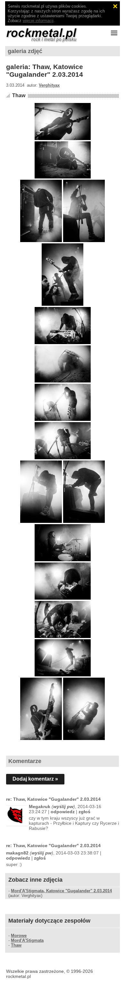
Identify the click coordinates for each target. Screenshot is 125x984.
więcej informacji (38, 20)
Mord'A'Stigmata (27, 940)
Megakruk (39, 806)
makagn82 (17, 852)
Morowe (19, 935)
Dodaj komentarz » (35, 779)
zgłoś (84, 811)
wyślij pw (63, 806)
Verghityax (49, 85)
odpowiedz (63, 811)
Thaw (18, 95)
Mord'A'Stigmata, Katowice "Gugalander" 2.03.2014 (61, 890)
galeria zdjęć (25, 51)
